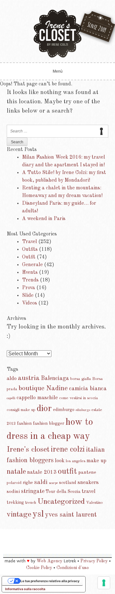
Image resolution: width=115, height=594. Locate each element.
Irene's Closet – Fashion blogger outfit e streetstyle (57, 34)
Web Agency (49, 561)
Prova (28, 287)
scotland (67, 482)
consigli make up (21, 410)
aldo (12, 378)
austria (29, 378)
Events (30, 272)
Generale (32, 264)
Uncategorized (61, 502)
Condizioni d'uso (73, 568)
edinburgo (83, 410)
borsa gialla (80, 379)
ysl (38, 514)
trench (30, 503)
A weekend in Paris (43, 218)
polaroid (14, 483)
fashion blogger (48, 423)
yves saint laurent (71, 514)
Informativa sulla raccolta (25, 589)
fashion (24, 423)
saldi (41, 482)
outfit (67, 471)
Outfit (28, 257)
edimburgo (63, 410)
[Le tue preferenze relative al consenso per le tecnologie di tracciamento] (104, 583)
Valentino (94, 503)
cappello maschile (37, 397)
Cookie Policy (39, 568)
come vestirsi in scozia (78, 398)
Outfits (30, 249)
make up (96, 460)
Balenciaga (55, 378)
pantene (87, 472)
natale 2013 (42, 472)
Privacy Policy (94, 561)
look (60, 460)
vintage (19, 515)
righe (28, 482)
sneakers (88, 482)
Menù (58, 71)
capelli (11, 398)
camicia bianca (88, 389)
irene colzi (68, 450)
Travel (29, 241)
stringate (32, 491)
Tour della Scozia (63, 491)
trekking (15, 502)
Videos (29, 303)
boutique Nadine (43, 388)
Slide (28, 295)
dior (44, 408)
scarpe (53, 483)
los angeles (75, 461)
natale (16, 471)
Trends (30, 280)
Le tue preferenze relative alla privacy (50, 581)
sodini (13, 491)
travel (89, 491)
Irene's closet (28, 450)
